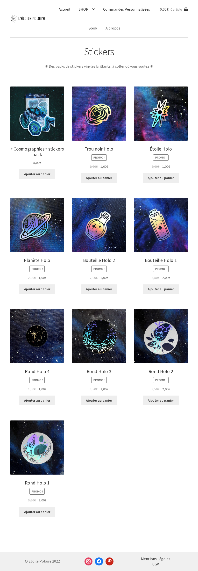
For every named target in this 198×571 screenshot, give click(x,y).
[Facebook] (99, 561)
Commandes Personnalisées (126, 9)
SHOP (83, 9)
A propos (113, 28)
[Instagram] (88, 561)
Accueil (64, 9)
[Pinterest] (109, 561)
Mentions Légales (155, 558)
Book (92, 28)
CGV (155, 564)
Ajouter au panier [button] (37, 174)
